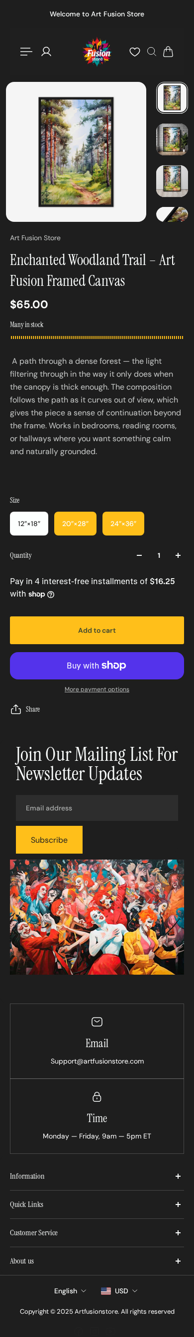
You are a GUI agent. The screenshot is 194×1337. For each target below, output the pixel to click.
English (65, 1290)
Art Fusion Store (35, 237)
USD (121, 1290)
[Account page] (46, 52)
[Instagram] (94, 1331)
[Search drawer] (151, 52)
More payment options (97, 689)
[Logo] (97, 51)
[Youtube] (110, 1331)
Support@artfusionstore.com (97, 1060)
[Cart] (168, 51)
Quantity (21, 555)
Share (33, 709)
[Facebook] (78, 1331)
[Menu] (28, 52)
